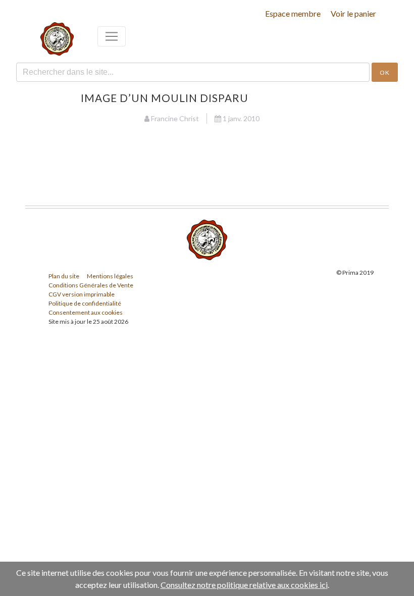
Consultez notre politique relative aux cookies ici (244, 584)
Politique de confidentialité (84, 303)
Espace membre (293, 13)
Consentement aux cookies (85, 312)
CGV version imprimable (81, 294)
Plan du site (63, 276)
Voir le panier (353, 13)
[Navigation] (111, 36)
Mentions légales (110, 276)
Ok (385, 72)
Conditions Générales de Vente (90, 285)
